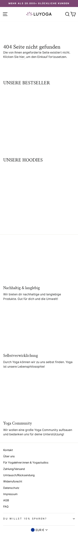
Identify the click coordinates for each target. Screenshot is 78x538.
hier (22, 57)
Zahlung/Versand (14, 468)
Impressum (10, 494)
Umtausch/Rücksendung (19, 475)
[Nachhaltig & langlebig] (39, 262)
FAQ (6, 506)
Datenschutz (11, 487)
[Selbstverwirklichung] (39, 330)
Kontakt (8, 450)
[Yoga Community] (39, 398)
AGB (6, 500)
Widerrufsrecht (12, 481)
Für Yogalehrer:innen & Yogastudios (25, 462)
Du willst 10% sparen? (25, 518)
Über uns (9, 456)
